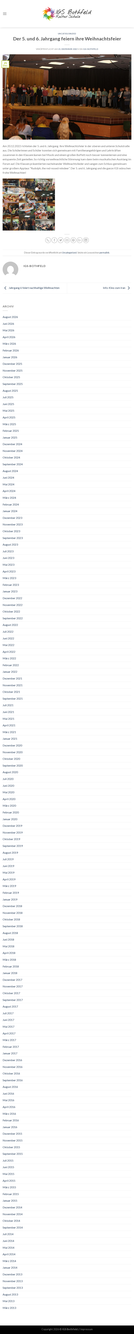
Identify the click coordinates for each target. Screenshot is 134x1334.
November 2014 (13, 1214)
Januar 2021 (10, 738)
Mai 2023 (8, 564)
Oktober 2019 (11, 839)
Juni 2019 (8, 866)
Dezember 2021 (12, 678)
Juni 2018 (8, 939)
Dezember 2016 (12, 1060)
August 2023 (10, 544)
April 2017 (9, 1033)
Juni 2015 (8, 1167)
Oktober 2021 (11, 691)
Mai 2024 (8, 484)
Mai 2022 (8, 645)
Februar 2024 (11, 504)
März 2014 (9, 1261)
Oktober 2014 (11, 1220)
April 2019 (9, 879)
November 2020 (13, 752)
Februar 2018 (11, 966)
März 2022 (9, 658)
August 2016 (10, 1086)
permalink (104, 252)
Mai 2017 (8, 1026)
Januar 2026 (10, 357)
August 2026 (10, 316)
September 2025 (13, 383)
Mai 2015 (8, 1173)
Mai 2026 (8, 330)
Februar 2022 (11, 665)
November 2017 (13, 986)
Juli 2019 (8, 859)
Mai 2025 (8, 410)
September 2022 (13, 618)
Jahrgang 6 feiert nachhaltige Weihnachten (33, 288)
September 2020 (13, 765)
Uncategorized (67, 33)
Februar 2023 (11, 584)
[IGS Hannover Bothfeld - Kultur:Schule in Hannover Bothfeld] (67, 13)
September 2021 (13, 698)
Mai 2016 (8, 1100)
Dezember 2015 (12, 1133)
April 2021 (9, 725)
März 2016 (9, 1113)
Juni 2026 (8, 323)
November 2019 (13, 832)
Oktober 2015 (11, 1147)
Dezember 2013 (12, 1274)
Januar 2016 (10, 1127)
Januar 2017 (10, 1053)
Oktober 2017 (11, 993)
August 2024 (10, 471)
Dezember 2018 (12, 906)
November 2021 (13, 685)
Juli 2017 (8, 1013)
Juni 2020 (8, 785)
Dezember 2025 (12, 363)
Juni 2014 (8, 1240)
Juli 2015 (8, 1160)
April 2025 (9, 417)
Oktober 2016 (11, 1073)
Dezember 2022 (12, 598)
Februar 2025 (11, 430)
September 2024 (13, 464)
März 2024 (9, 497)
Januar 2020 (10, 819)
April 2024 (9, 490)
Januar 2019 (10, 899)
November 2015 (13, 1140)
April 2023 (9, 571)
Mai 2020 (8, 792)
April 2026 (9, 337)
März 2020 (9, 805)
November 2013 (13, 1281)
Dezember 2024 (12, 444)
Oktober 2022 (11, 611)
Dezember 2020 (12, 745)
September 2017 (13, 999)
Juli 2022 (8, 631)
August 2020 (10, 772)
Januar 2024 (10, 511)
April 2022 (9, 651)
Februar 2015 (11, 1194)
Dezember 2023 (12, 517)
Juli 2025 (8, 397)
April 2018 (9, 952)
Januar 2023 (10, 591)
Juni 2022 (8, 638)
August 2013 (10, 1294)
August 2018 (10, 932)
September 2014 (13, 1227)
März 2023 (9, 578)
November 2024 (13, 450)
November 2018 (13, 912)
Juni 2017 (8, 1019)
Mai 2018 (8, 946)
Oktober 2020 (11, 758)
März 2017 (9, 1040)
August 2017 (10, 1006)
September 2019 (13, 845)
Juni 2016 (8, 1093)
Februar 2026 (11, 350)
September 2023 (13, 537)
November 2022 (13, 604)
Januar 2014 (10, 1267)
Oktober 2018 (11, 919)
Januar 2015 (10, 1200)
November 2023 (13, 524)
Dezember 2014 (12, 1207)
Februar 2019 (11, 892)
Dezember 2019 (12, 825)
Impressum (86, 1329)
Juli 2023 (8, 551)
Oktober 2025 (11, 377)
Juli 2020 (8, 778)
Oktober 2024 (11, 457)
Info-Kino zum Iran (114, 288)
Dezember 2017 (12, 979)
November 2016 (13, 1066)
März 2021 (9, 732)
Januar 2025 (10, 437)
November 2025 (13, 370)
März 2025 (9, 424)
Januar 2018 (10, 973)
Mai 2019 (8, 872)
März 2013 (9, 1307)
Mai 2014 (8, 1247)
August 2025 (10, 390)
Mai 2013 (8, 1301)
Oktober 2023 (11, 531)
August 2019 (10, 852)
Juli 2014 (8, 1234)
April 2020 (9, 799)
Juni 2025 (8, 404)
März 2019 (9, 885)
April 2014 (9, 1254)
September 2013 (13, 1287)
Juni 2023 (8, 557)
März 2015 (9, 1187)
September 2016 (13, 1080)
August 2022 (10, 624)
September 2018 (13, 926)
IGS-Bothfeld (90, 49)
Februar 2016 (11, 1120)
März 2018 (9, 959)
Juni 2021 (8, 711)
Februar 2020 (11, 812)
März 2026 (9, 343)
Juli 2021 (8, 705)
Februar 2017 (11, 1046)
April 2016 (9, 1106)
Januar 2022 (10, 671)
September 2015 (13, 1153)
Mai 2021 (8, 718)
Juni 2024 (8, 477)
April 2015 (9, 1180)
